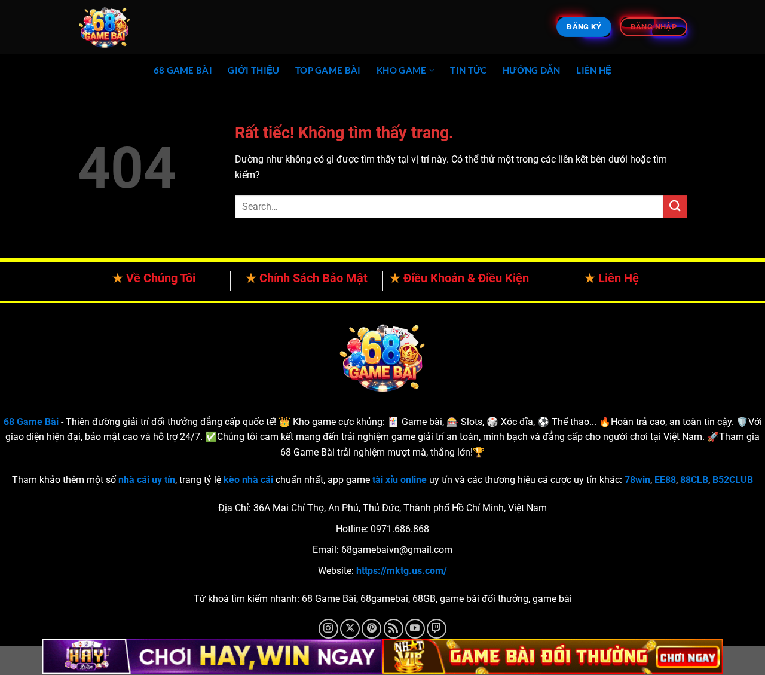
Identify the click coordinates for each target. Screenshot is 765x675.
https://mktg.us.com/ (401, 570)
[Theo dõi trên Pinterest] (371, 629)
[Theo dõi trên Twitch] (436, 629)
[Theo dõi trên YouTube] (415, 629)
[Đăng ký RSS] (393, 629)
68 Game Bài (183, 70)
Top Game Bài (328, 70)
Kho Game (401, 70)
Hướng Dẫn (532, 70)
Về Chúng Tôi (160, 278)
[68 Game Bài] (137, 27)
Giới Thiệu (253, 70)
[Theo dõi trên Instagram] (328, 629)
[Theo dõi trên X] (350, 629)
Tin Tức (468, 70)
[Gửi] (675, 206)
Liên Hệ (593, 70)
